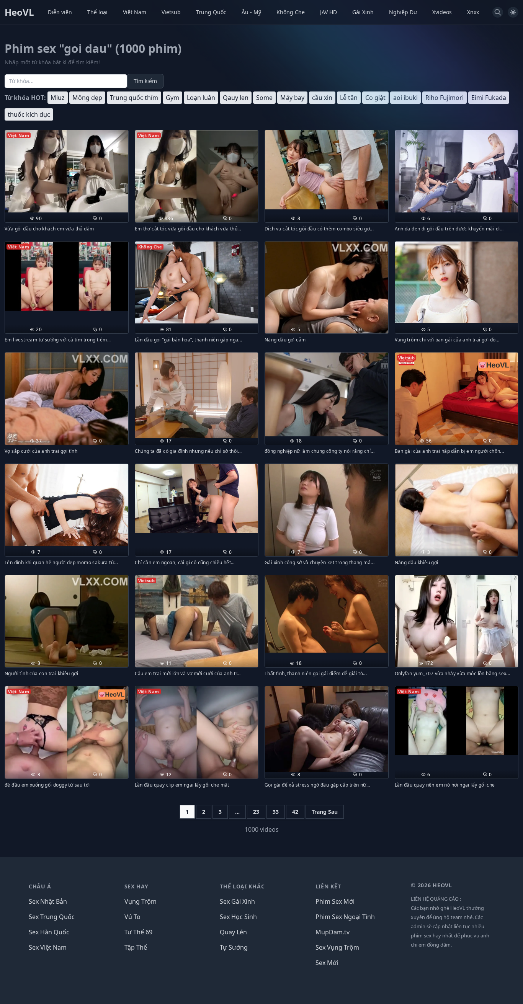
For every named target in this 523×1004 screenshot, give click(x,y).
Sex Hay (136, 886)
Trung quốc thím (134, 97)
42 (295, 811)
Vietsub (171, 12)
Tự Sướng (234, 947)
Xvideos (442, 12)
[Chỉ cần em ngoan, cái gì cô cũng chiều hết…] (196, 498)
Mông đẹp (87, 97)
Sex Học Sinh (238, 917)
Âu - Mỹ (251, 12)
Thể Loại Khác (242, 886)
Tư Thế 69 (138, 932)
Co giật (375, 97)
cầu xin (322, 97)
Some (264, 97)
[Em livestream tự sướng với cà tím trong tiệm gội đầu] (66, 276)
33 (276, 811)
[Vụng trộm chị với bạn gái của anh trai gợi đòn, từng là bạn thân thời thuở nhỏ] (456, 282)
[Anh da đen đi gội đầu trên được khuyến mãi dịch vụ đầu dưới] (456, 171)
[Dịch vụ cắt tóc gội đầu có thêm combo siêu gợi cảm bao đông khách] (326, 169)
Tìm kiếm (145, 81)
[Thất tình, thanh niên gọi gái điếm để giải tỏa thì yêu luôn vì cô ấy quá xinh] (326, 614)
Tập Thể (135, 947)
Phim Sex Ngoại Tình (345, 917)
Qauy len (235, 97)
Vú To (132, 917)
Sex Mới (326, 962)
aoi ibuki (405, 97)
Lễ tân (349, 97)
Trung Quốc (211, 12)
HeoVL (19, 12)
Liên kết (328, 886)
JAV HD (328, 12)
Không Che (290, 12)
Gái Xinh (363, 12)
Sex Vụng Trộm (337, 947)
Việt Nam (134, 12)
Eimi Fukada (488, 97)
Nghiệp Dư (403, 12)
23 (256, 811)
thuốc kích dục (29, 114)
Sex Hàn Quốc (49, 932)
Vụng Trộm (140, 901)
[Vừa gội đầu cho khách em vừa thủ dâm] (66, 171)
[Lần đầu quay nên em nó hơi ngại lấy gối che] (456, 720)
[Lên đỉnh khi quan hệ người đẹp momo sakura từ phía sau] (66, 505)
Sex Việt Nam (48, 947)
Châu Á (40, 886)
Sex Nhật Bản (48, 901)
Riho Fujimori (444, 97)
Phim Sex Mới (335, 901)
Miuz (58, 97)
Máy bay (292, 97)
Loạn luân (201, 97)
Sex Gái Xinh (237, 901)
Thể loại (97, 12)
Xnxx (473, 12)
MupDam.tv (332, 932)
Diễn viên (60, 12)
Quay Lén (233, 932)
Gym (172, 97)
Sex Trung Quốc (52, 917)
